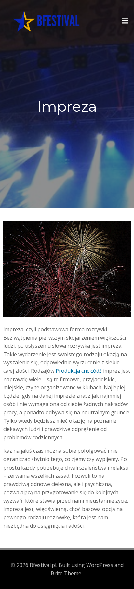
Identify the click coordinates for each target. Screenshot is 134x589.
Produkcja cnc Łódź (79, 370)
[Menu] (125, 21)
